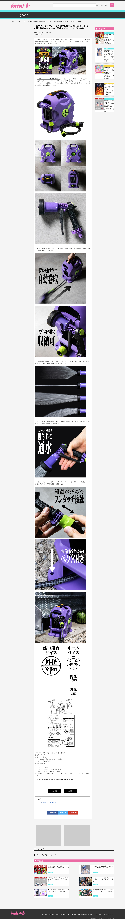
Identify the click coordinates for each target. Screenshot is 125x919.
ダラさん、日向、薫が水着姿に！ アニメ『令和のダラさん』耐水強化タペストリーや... (58, 867)
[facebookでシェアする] (52, 813)
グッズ (18, 21)
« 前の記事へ (55, 791)
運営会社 (45, 914)
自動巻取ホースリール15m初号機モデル (48, 79)
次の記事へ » (71, 791)
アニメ (106, 66)
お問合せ (98, 914)
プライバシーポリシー (63, 914)
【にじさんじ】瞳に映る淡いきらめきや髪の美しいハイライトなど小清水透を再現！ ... (58, 891)
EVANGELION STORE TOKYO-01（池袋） (49, 769)
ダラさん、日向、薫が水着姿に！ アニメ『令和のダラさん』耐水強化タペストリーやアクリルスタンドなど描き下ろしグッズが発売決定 (109, 39)
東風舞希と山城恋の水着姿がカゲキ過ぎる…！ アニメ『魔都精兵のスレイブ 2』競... (58, 879)
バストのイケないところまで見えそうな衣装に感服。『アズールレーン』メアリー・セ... (103, 879)
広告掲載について (108, 914)
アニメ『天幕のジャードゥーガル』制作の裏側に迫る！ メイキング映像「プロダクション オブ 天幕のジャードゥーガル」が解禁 (109, 89)
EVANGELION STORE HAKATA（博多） (48, 771)
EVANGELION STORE (43, 767)
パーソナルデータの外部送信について (83, 914)
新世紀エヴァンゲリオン (50, 803)
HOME (12, 21)
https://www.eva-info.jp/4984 (65, 779)
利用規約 (51, 914)
